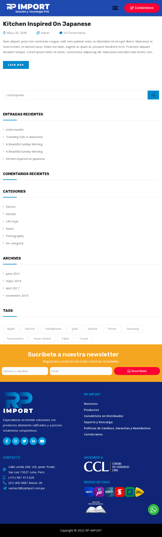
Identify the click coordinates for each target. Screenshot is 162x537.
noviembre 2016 (17, 295)
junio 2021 (13, 274)
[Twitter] (24, 441)
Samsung (133, 329)
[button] (115, 8)
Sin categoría (14, 243)
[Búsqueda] (153, 95)
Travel (83, 338)
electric (30, 329)
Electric (11, 207)
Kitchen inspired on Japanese (25, 159)
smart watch (42, 338)
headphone (53, 329)
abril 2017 (13, 288)
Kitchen (11, 214)
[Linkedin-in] (33, 441)
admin (45, 33)
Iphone (92, 329)
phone (112, 329)
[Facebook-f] (7, 441)
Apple (11, 329)
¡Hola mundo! (15, 129)
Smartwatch (15, 338)
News (10, 229)
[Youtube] (42, 441)
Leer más (16, 64)
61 (75, 33)
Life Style (12, 221)
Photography (15, 236)
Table (65, 338)
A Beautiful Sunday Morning (24, 144)
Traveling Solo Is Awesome (24, 137)
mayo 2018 (13, 281)
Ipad (75, 329)
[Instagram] (16, 441)
